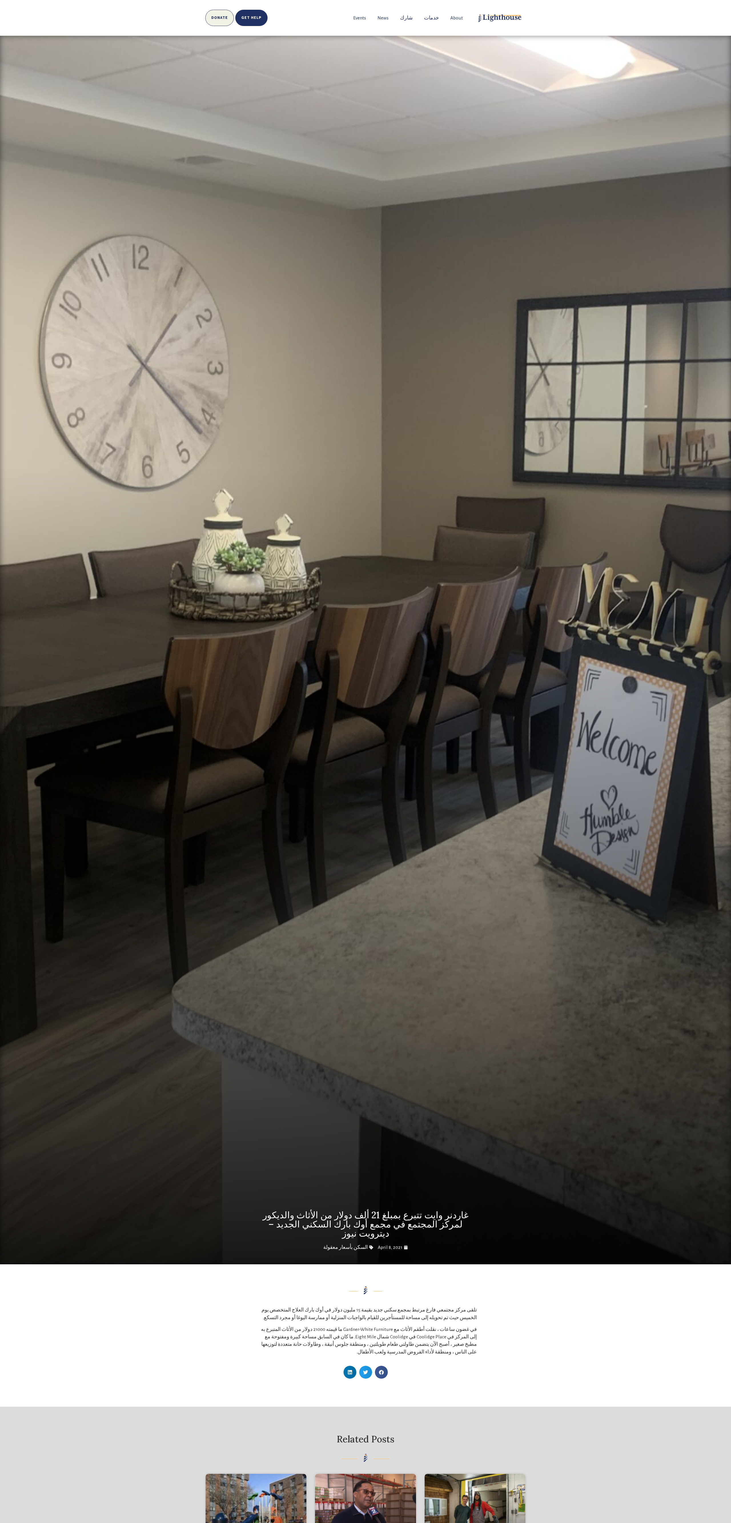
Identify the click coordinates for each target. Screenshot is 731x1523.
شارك (406, 18)
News (383, 18)
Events (359, 18)
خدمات (431, 18)
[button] (381, 1372)
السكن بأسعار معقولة (345, 1247)
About (456, 18)
